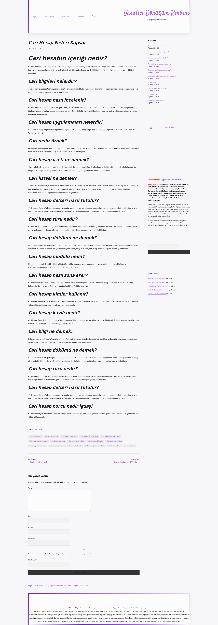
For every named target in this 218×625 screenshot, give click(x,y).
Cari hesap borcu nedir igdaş (89, 436)
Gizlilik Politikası (49, 17)
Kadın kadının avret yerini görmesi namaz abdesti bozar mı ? (166, 52)
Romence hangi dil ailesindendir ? (158, 88)
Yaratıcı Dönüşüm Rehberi (156, 13)
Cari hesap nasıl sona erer (37, 446)
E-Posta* (31, 527)
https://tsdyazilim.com (37, 585)
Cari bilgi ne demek (35, 436)
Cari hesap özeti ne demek (57, 446)
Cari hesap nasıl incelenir (114, 441)
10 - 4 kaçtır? (32, 560)
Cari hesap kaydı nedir (58, 441)
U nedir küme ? (152, 82)
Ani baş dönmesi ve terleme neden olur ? (160, 64)
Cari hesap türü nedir (75, 446)
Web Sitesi (31, 539)
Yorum (30, 488)
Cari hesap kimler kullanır (76, 441)
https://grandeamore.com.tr (56, 585)
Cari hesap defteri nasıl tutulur (111, 436)
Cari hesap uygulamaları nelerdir (94, 446)
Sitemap (88, 585)
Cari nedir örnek (130, 446)
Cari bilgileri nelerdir (51, 436)
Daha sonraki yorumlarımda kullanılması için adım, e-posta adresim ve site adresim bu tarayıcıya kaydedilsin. (60, 554)
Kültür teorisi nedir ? (154, 94)
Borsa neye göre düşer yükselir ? (158, 58)
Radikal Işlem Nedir (39, 462)
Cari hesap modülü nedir (95, 441)
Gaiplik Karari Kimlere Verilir (157, 294)
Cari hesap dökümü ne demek (38, 441)
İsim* (30, 516)
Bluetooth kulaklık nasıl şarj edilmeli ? (159, 70)
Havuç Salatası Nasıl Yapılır (125, 462)
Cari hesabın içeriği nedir (69, 436)
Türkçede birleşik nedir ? (155, 46)
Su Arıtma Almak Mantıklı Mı (157, 278)
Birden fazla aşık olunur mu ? (157, 100)
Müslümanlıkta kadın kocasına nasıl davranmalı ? (162, 76)
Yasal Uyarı (65, 17)
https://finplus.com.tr (76, 585)
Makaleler (37, 430)
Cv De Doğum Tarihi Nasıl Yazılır (158, 286)
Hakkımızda (80, 17)
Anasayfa (33, 17)
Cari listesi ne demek (114, 446)
